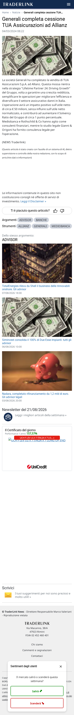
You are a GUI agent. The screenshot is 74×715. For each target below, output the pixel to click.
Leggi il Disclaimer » (33, 201)
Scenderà (37, 702)
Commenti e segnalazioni (37, 650)
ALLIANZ (23, 226)
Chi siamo (37, 644)
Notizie (16, 12)
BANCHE (41, 220)
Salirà (37, 690)
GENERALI (40, 226)
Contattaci (37, 655)
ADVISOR (25, 220)
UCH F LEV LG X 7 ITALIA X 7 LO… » (37, 437)
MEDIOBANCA (61, 226)
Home (5, 12)
